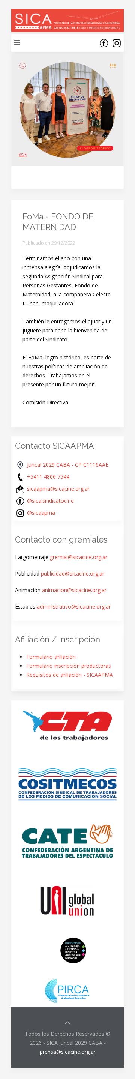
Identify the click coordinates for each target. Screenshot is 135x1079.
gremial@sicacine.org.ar (78, 557)
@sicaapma (41, 512)
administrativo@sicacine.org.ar (74, 606)
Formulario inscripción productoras (68, 665)
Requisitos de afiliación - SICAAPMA (69, 674)
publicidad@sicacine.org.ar (72, 573)
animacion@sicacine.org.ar (74, 590)
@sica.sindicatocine (50, 500)
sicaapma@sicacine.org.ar (58, 488)
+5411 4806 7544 (48, 476)
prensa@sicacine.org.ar (68, 1051)
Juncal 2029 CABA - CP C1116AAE (67, 464)
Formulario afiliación (51, 656)
